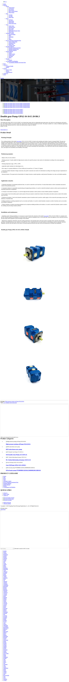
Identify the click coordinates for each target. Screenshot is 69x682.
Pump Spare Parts (12, 23)
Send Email (3, 509)
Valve (7, 24)
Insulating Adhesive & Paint (15, 47)
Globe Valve (11, 25)
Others (10, 39)
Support (5, 68)
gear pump (19, 141)
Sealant (10, 52)
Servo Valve (11, 28)
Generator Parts (12, 43)
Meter (10, 35)
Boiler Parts (11, 44)
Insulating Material (10, 46)
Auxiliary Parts (12, 45)
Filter (7, 13)
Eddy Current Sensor (13, 11)
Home (4, 4)
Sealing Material (9, 51)
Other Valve (11, 32)
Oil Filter (10, 15)
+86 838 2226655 (7, 503)
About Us (5, 65)
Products (5, 5)
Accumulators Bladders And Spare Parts (17, 62)
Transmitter (11, 36)
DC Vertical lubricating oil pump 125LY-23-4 (18, 460)
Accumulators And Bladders (12, 61)
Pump (7, 18)
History (7, 67)
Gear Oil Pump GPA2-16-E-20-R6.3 (16, 465)
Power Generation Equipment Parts (13, 40)
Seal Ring (11, 56)
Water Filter (11, 17)
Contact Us (5, 73)
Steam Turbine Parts (13, 41)
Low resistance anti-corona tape (10, 402)
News (4, 63)
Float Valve (11, 29)
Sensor (7, 6)
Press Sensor (11, 10)
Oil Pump (11, 19)
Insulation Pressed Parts (14, 49)
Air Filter (11, 16)
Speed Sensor (11, 7)
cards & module (12, 34)
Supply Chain (9, 69)
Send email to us (4, 129)
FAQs (4, 74)
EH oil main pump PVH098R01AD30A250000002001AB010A (23, 470)
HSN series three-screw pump (14, 449)
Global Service (9, 72)
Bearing (7, 58)
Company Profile (9, 66)
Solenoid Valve (12, 27)
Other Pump (11, 22)
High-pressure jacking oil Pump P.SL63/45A (14, 401)
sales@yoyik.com (7, 502)
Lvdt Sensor (11, 8)
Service (7, 71)
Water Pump (11, 21)
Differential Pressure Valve (14, 30)
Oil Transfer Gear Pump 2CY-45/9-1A (16, 454)
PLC (10, 38)
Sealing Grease (12, 54)
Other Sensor (11, 12)
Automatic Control (10, 33)
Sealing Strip (11, 55)
